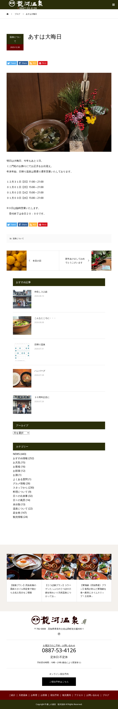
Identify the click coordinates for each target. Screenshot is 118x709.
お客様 (16, 466)
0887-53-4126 (59, 650)
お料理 (34, 695)
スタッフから (20, 487)
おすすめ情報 (20, 458)
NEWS (16, 454)
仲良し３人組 (40, 291)
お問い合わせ (92, 695)
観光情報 (18, 517)
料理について (20, 491)
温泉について (15, 39)
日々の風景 (19, 500)
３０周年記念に (41, 397)
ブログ (106, 695)
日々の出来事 (20, 496)
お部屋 (16, 470)
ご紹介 (12, 695)
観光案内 (66, 695)
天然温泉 (23, 695)
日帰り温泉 (39, 344)
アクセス (78, 695)
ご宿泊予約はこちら (59, 681)
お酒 (15, 475)
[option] (24, 578)
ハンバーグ (39, 370)
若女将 (16, 512)
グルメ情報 (19, 483)
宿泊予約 (54, 695)
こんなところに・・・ (45, 318)
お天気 (16, 462)
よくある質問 (20, 479)
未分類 (16, 504)
